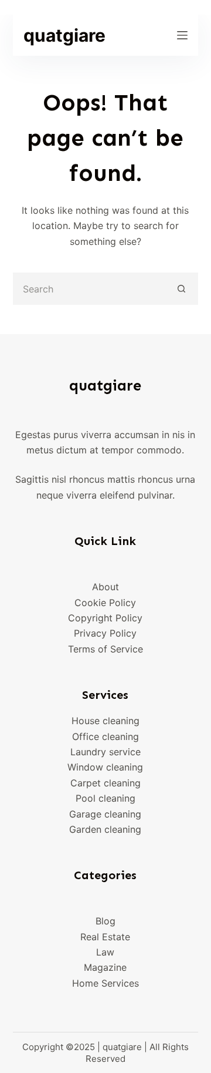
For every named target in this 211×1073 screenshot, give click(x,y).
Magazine (105, 967)
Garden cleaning (105, 829)
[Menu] (182, 35)
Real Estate (105, 937)
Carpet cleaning (105, 783)
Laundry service (105, 752)
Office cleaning (105, 736)
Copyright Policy (105, 618)
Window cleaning (105, 767)
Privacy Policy (105, 633)
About (105, 587)
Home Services (105, 983)
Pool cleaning (105, 798)
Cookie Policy (105, 602)
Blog (105, 921)
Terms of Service (105, 649)
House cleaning (105, 720)
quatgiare (64, 35)
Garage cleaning (105, 814)
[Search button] (182, 289)
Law (105, 952)
